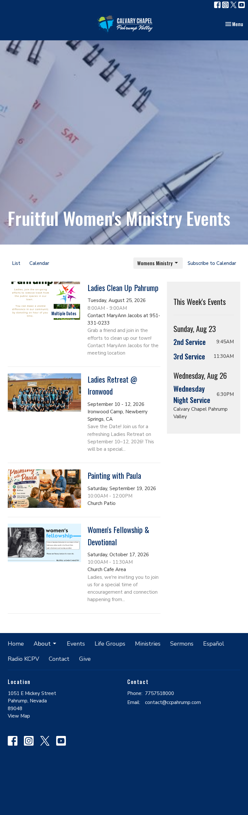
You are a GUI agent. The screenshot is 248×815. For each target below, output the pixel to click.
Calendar (39, 263)
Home (16, 644)
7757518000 (159, 693)
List (16, 263)
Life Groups (110, 644)
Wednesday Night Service (191, 394)
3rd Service (189, 356)
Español (213, 644)
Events (76, 644)
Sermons (181, 644)
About (42, 644)
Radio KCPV (23, 659)
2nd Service (189, 341)
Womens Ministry (154, 263)
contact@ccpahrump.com (173, 702)
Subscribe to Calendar (212, 263)
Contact (59, 659)
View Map (19, 716)
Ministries (147, 644)
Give (85, 659)
